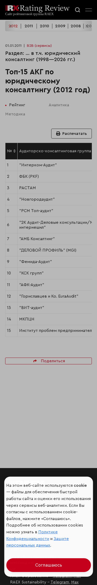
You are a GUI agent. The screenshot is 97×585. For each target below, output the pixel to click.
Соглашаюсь (48, 565)
